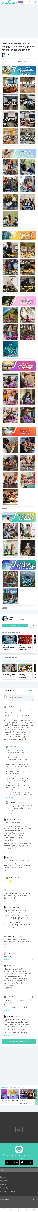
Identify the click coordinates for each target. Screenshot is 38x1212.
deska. (9, 966)
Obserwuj (13, 61)
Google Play (14, 1162)
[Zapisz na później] (29, 62)
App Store (28, 1162)
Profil (32, 626)
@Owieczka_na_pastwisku (15, 750)
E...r (8, 890)
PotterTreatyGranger (13, 907)
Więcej (33, 1211)
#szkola (25, 661)
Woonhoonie (11, 819)
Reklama (7, 1170)
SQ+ (20, 2)
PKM (8, 54)
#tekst (31, 661)
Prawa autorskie (5, 1184)
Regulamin (3, 1181)
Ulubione (24, 61)
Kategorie (18, 1211)
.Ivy (8, 857)
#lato (4, 661)
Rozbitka (9, 707)
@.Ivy (7, 881)
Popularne (11, 1210)
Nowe (3, 1211)
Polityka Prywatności (7, 1188)
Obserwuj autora (16, 625)
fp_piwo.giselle (14, 878)
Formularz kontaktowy (7, 1191)
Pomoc (2, 1177)
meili (8, 953)
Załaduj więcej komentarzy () (19, 1041)
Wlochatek (10, 1016)
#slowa (18, 661)
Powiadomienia (26, 1211)
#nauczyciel (11, 661)
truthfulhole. (11, 936)
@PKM (8, 806)
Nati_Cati (10, 997)
